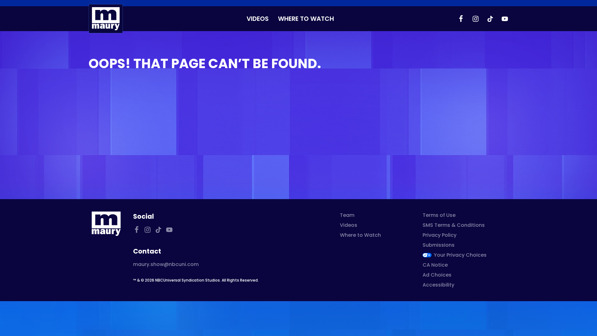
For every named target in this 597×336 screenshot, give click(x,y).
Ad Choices (437, 274)
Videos (258, 18)
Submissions (439, 245)
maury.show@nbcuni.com (166, 264)
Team (347, 215)
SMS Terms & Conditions (454, 225)
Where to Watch (306, 18)
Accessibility (438, 284)
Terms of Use (439, 215)
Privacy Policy (439, 235)
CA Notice (435, 264)
